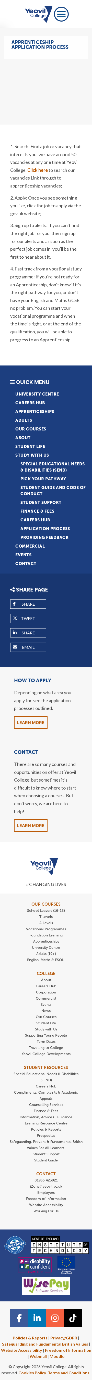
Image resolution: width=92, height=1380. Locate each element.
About (23, 437)
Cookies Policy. (32, 1372)
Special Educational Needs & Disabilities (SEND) (52, 467)
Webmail (38, 1356)
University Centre (37, 394)
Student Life (30, 446)
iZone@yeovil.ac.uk (46, 1186)
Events (23, 554)
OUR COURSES (46, 904)
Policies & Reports (46, 1129)
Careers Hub (30, 402)
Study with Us (32, 455)
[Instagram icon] (55, 1318)
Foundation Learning (46, 935)
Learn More (30, 722)
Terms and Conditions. (69, 1372)
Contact (26, 563)
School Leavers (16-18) (46, 910)
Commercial (30, 546)
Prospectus (46, 1135)
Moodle (57, 1356)
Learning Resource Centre (46, 1123)
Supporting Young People (46, 1035)
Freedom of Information (46, 1199)
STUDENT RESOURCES (46, 1067)
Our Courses (30, 429)
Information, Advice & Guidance (46, 1117)
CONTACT (46, 1173)
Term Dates (46, 1041)
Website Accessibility (46, 1205)
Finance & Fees (37, 511)
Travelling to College (46, 1048)
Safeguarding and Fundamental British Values (45, 1343)
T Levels (46, 917)
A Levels (46, 923)
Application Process (45, 528)
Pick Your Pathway (43, 478)
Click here (37, 170)
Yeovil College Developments (46, 1054)
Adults (23, 420)
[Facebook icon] (19, 1318)
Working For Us (46, 1211)
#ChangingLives (46, 884)
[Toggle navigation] (61, 14)
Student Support (41, 502)
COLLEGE (46, 973)
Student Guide (46, 1160)
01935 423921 (46, 1180)
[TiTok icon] (73, 1318)
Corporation (46, 992)
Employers (46, 1192)
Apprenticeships (34, 411)
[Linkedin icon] (37, 1318)
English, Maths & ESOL (46, 960)
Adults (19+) (46, 954)
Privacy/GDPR (63, 1337)
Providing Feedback (44, 537)
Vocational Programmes (46, 929)
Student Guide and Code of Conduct (53, 490)
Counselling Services (46, 1105)
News (46, 1011)
